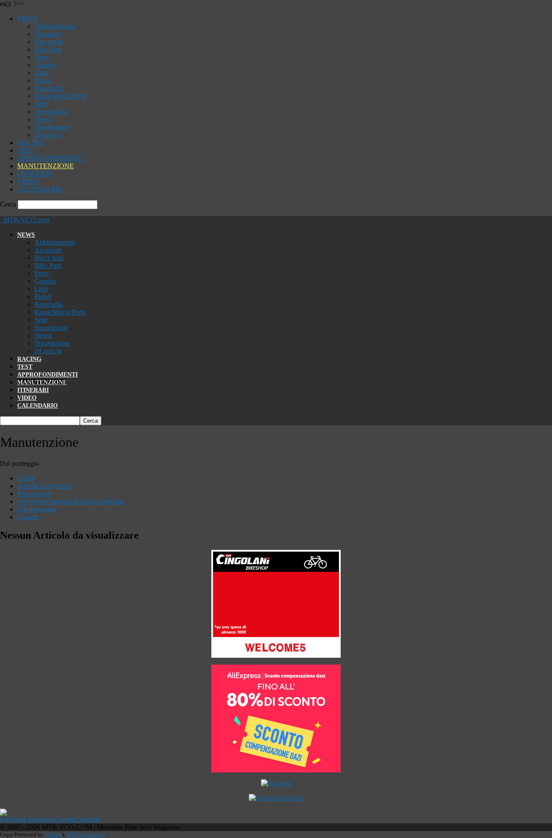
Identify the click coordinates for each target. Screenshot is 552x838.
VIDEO (28, 181)
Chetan (53, 834)
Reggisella (48, 88)
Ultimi (25, 478)
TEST (25, 150)
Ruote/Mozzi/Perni (60, 96)
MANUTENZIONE (45, 165)
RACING (30, 142)
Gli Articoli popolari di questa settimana (71, 501)
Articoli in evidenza (44, 486)
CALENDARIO (40, 189)
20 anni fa (48, 134)
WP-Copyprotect (85, 834)
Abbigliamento (54, 26)
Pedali (42, 80)
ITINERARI (34, 173)
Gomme (45, 65)
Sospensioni (50, 111)
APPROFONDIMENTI (50, 158)
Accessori (47, 34)
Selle (41, 103)
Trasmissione (52, 127)
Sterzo (43, 119)
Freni (41, 57)
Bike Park (48, 49)
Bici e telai (48, 41)
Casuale (28, 517)
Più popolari (33, 493)
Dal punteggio (36, 509)
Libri (41, 72)
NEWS (27, 18)
